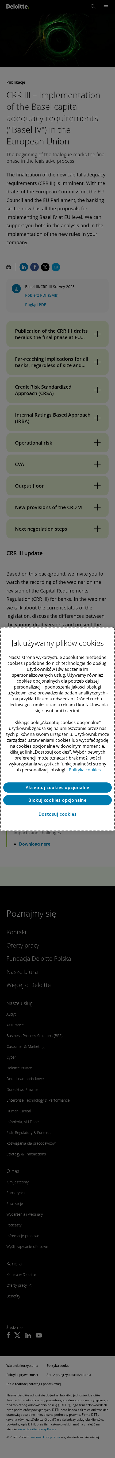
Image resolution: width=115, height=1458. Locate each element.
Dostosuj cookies (58, 814)
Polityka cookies (85, 770)
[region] (57, 729)
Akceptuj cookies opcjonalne (58, 787)
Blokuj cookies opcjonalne (57, 800)
